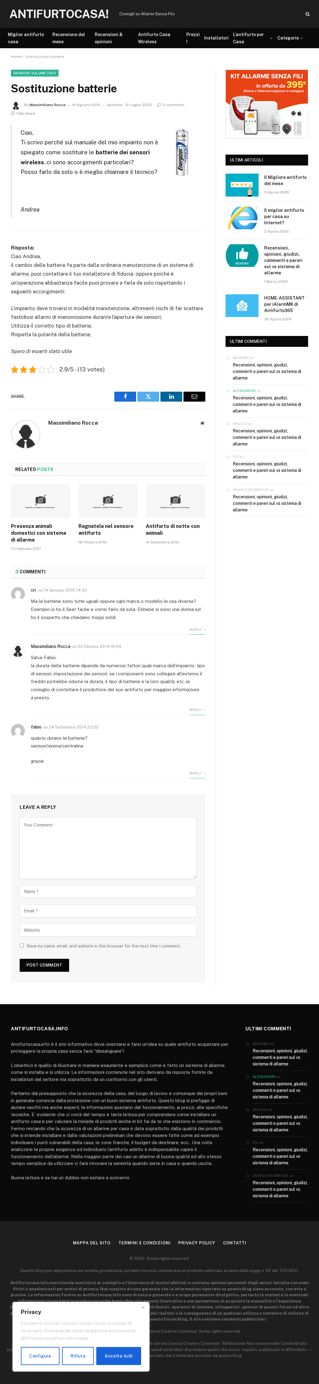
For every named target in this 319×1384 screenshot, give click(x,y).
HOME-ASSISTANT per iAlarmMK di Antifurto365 (284, 304)
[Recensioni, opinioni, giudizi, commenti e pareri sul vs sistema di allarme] (242, 255)
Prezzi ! (193, 38)
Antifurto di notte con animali (173, 529)
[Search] (307, 14)
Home (16, 56)
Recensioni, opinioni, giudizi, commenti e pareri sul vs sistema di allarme (283, 260)
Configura (40, 1356)
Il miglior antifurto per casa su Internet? (284, 216)
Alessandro (244, 391)
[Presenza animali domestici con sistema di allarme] (40, 501)
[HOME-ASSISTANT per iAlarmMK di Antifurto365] (242, 305)
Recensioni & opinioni (109, 38)
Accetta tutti (118, 1356)
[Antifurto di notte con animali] (175, 501)
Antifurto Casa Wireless (154, 38)
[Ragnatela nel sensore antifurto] (108, 501)
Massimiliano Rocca (47, 105)
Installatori (216, 37)
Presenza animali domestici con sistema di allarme (38, 533)
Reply (196, 629)
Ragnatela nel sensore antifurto (106, 529)
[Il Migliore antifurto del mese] (242, 185)
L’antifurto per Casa (248, 38)
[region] (81, 1337)
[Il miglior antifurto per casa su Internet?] (242, 218)
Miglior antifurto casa (26, 38)
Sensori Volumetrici (34, 73)
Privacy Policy (196, 1243)
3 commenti (173, 105)
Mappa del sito (92, 1243)
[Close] (143, 1307)
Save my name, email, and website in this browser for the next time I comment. (103, 946)
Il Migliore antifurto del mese (285, 180)
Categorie (288, 37)
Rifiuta (77, 1356)
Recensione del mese (68, 38)
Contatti (234, 1243)
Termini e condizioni (144, 1243)
